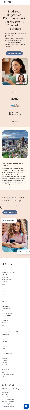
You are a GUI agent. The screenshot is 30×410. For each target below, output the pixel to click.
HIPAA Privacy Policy (8, 399)
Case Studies (5, 306)
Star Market (5, 369)
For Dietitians (5, 277)
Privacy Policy (6, 392)
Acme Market (5, 334)
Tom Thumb (5, 372)
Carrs (3, 348)
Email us (4, 325)
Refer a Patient (6, 275)
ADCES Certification (8, 406)
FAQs (3, 311)
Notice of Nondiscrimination (10, 397)
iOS (3, 291)
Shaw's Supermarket (8, 365)
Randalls (4, 360)
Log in (3, 284)
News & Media (6, 308)
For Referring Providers (8, 272)
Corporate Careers (7, 313)
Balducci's (4, 346)
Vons (3, 376)
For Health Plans (6, 279)
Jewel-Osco (5, 351)
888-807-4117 (5, 323)
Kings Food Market (7, 353)
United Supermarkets (8, 374)
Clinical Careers (6, 315)
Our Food (4, 301)
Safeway (4, 362)
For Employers (6, 282)
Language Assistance (8, 401)
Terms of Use (5, 394)
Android (4, 294)
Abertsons (5, 337)
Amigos (4, 339)
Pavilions (4, 358)
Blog (3, 304)
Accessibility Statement (8, 404)
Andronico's (5, 341)
